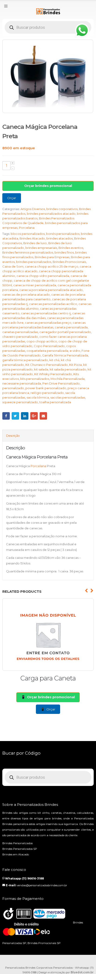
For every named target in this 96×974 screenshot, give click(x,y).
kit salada (41, 369)
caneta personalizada (71, 327)
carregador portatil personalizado (65, 332)
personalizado (13, 388)
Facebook (6, 416)
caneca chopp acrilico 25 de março (51, 266)
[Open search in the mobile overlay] (48, 27)
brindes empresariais (41, 248)
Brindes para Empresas (52, 257)
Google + (34, 416)
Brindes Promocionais (69, 262)
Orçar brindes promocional (48, 186)
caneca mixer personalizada (34, 285)
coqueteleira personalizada (47, 351)
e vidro (75, 351)
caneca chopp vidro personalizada (43, 276)
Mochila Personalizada (68, 379)
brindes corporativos (62, 209)
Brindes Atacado (32, 238)
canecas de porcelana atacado (26, 294)
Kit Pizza (75, 365)
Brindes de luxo (35, 243)
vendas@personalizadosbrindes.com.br (42, 885)
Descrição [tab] (13, 435)
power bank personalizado (45, 388)
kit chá (54, 360)
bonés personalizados (62, 234)
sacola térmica (38, 397)
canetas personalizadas (20, 332)
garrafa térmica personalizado (25, 360)
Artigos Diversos (33, 209)
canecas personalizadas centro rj (46, 313)
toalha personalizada (55, 402)
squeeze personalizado (20, 402)
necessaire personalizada (21, 383)
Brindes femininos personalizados (27, 252)
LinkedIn (24, 416)
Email (43, 416)
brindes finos (64, 252)
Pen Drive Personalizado (61, 383)
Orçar (11, 198)
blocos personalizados (28, 234)
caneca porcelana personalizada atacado (51, 290)
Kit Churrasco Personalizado (46, 365)
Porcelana (26, 227)
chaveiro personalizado (20, 336)
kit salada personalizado (68, 369)
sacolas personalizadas (67, 397)
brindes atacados (59, 238)
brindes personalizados (33, 262)
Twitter (15, 416)
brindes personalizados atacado (51, 213)
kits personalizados (34, 379)
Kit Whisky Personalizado (53, 374)
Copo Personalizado (49, 346)
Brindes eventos (70, 248)
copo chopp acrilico (42, 341)
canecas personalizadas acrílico (53, 304)
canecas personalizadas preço (48, 322)
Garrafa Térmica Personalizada (65, 355)
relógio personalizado (47, 393)
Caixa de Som (13, 266)
